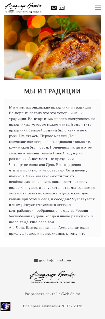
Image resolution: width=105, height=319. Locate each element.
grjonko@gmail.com (54, 260)
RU (54, 7)
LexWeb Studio (68, 293)
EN (62, 7)
